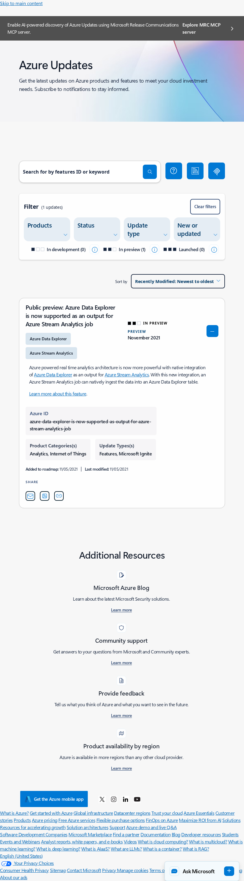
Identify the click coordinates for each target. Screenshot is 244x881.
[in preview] (154, 249)
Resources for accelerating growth (32, 827)
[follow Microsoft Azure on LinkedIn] (125, 799)
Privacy (109, 870)
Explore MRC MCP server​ (201, 28)
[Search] (150, 172)
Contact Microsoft (84, 870)
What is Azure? (14, 813)
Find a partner (126, 834)
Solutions (231, 820)
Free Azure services (76, 820)
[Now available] (213, 249)
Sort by (121, 281)
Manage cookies (132, 870)
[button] (173, 171)
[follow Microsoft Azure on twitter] (102, 799)
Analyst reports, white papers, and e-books (82, 841)
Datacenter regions (132, 813)
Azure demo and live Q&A (151, 827)
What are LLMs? (126, 849)
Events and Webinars (20, 841)
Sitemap (58, 870)
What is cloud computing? (163, 841)
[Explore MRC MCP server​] (216, 171)
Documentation (155, 834)
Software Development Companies (34, 834)
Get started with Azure (51, 813)
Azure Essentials (199, 813)
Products (22, 820)
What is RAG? (196, 849)
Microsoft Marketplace (90, 834)
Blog (176, 834)
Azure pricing (44, 820)
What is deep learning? (58, 849)
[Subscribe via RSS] (195, 171)
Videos (130, 841)
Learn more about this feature (57, 393)
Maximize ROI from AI (200, 820)
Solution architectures (87, 827)
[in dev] (94, 249)
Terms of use (161, 870)
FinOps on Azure (162, 820)
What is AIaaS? (95, 849)
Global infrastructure (93, 813)
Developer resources (201, 834)
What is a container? (162, 849)
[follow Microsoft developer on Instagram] (113, 799)
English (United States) (21, 856)
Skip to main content (21, 3)
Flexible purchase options (120, 820)
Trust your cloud (166, 813)
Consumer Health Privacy (24, 870)
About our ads (13, 877)
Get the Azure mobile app (59, 799)
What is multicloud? (208, 841)
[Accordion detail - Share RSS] (44, 496)
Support (117, 827)
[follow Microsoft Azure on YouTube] (137, 799)
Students (230, 834)
